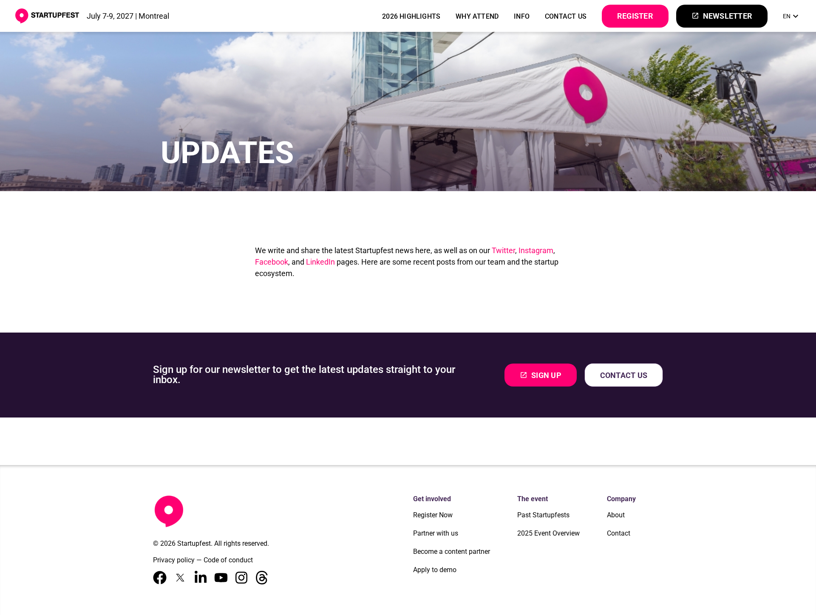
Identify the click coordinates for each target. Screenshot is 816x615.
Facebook (271, 261)
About (616, 515)
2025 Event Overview (548, 533)
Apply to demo (434, 570)
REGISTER (635, 15)
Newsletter (721, 15)
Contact (618, 533)
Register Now (433, 515)
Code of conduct (228, 560)
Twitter (503, 250)
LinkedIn (320, 261)
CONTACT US (565, 16)
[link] (792, 16)
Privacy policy (174, 560)
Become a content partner (451, 551)
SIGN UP (540, 375)
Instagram (535, 250)
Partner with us (435, 533)
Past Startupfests (543, 515)
